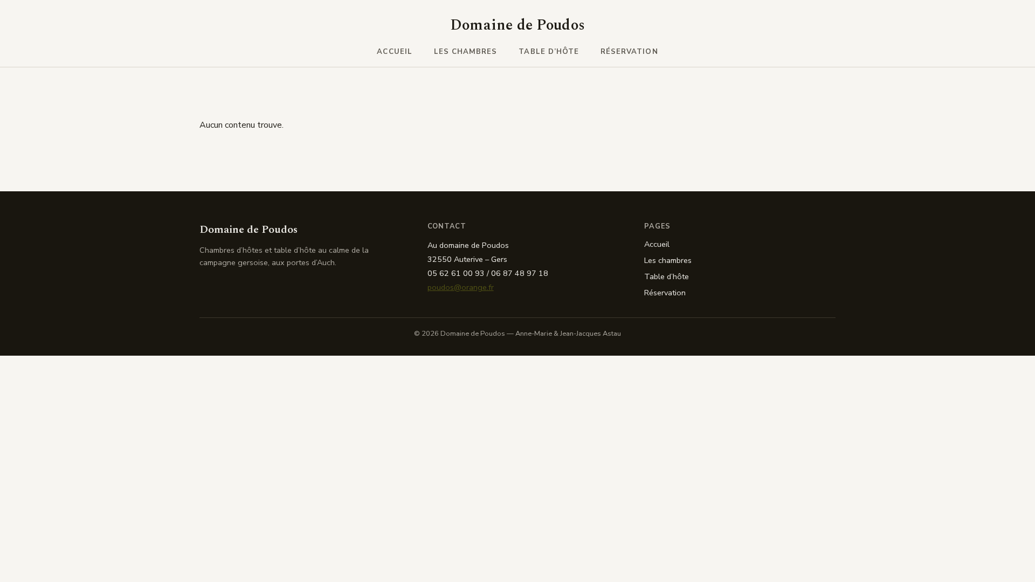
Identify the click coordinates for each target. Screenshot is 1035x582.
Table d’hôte (549, 52)
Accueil (394, 52)
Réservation (629, 52)
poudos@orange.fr (460, 287)
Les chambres (466, 52)
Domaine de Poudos (517, 25)
